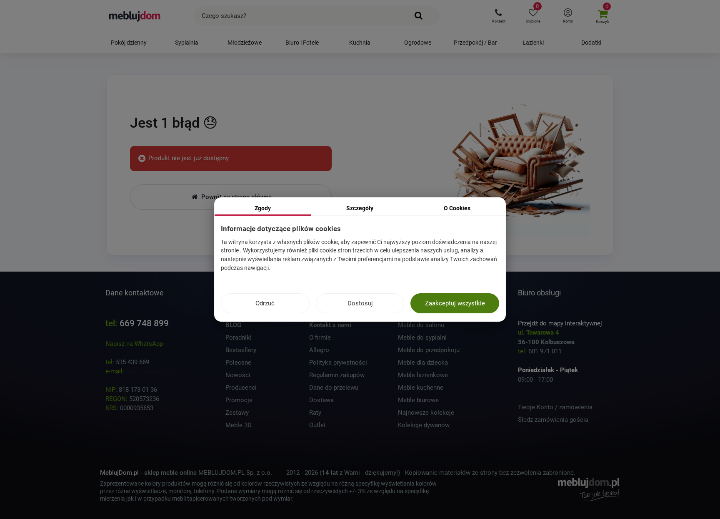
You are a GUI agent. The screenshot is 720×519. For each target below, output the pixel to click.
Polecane (238, 362)
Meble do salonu (421, 325)
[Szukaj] (419, 15)
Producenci (241, 387)
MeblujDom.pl (119, 472)
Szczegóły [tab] (359, 208)
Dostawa (321, 400)
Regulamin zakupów (337, 375)
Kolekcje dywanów (424, 425)
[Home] (517, 165)
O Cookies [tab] (457, 208)
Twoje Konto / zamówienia (555, 407)
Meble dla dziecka (423, 362)
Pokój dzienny (129, 42)
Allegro (319, 350)
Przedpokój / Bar (475, 42)
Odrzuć (265, 303)
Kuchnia (359, 42)
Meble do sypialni (422, 337)
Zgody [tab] (263, 208)
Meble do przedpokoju (429, 350)
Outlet (317, 425)
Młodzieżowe (245, 42)
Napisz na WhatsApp (134, 344)
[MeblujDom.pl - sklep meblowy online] (134, 16)
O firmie (320, 337)
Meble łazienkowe (423, 375)
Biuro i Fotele (302, 42)
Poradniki (238, 337)
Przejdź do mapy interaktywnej (560, 323)
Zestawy (237, 412)
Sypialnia (186, 42)
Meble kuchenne (420, 387)
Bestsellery (240, 350)
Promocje (238, 400)
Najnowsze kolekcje (426, 412)
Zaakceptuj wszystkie (455, 303)
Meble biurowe (418, 400)
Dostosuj (360, 303)
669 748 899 (144, 323)
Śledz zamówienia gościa (553, 419)
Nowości (237, 375)
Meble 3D (238, 425)
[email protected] (149, 371)
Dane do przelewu (333, 387)
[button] (498, 16)
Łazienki (533, 42)
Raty (315, 412)
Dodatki (591, 42)
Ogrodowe (417, 42)
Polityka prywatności (338, 362)
